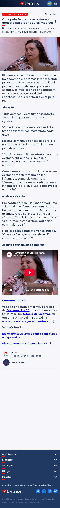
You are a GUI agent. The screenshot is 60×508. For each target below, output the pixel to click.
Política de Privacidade (41, 485)
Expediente (8, 485)
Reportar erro (22, 485)
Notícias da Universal (15, 14)
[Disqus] (30, 408)
